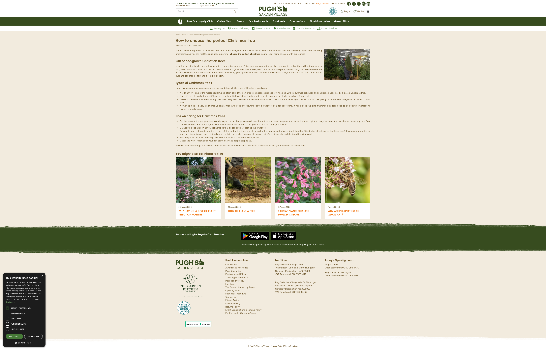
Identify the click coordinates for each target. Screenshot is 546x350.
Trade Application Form (237, 277)
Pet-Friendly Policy (234, 280)
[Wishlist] (358, 11)
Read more (10, 302)
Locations (230, 284)
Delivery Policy (232, 303)
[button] (24, 342)
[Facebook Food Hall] (349, 3)
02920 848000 (190, 3)
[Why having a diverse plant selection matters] (198, 180)
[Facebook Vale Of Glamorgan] (358, 3)
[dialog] (24, 310)
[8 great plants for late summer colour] (298, 180)
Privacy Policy (232, 300)
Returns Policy (232, 306)
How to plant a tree (241, 211)
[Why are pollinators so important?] (347, 180)
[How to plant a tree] (248, 180)
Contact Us (230, 297)
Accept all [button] (14, 336)
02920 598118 (227, 3)
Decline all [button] (33, 336)
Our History (231, 264)
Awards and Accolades (236, 267)
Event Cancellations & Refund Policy (243, 310)
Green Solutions (291, 346)
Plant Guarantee (233, 271)
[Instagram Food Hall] (363, 3)
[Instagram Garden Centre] (368, 3)
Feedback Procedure (235, 293)
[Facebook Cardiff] (354, 3)
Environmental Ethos (235, 274)
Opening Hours (232, 290)
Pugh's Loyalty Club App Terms (240, 313)
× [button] (42, 276)
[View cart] (367, 11)
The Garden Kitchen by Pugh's (240, 287)
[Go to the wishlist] (358, 11)
